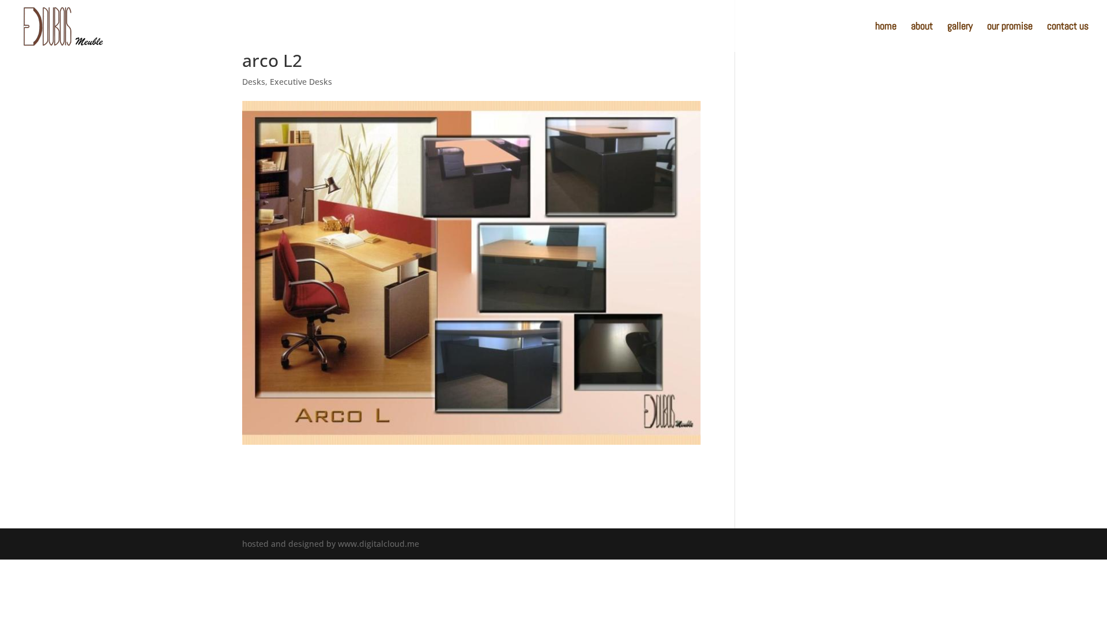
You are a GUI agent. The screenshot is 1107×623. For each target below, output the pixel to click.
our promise (1010, 27)
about (922, 27)
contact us (1068, 27)
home (886, 27)
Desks (253, 81)
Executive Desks (301, 81)
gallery (960, 27)
